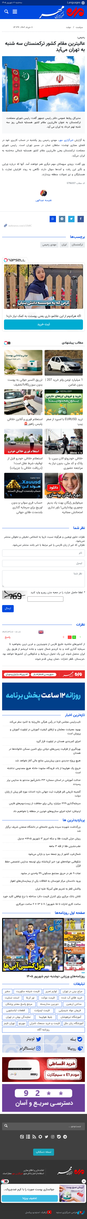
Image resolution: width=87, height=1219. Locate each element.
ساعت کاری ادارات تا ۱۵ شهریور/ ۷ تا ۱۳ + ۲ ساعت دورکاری (48, 904)
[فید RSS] (34, 1137)
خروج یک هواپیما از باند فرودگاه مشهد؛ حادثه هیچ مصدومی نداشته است (44, 770)
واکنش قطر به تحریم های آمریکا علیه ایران (58, 889)
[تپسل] (6, 260)
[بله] (58, 1137)
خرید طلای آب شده (71, 998)
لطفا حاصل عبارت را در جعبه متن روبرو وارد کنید (58, 593)
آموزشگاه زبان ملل (73, 1023)
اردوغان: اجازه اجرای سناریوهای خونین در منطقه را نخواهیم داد (47, 811)
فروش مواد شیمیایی (70, 1010)
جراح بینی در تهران (72, 991)
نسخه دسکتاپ (43, 1152)
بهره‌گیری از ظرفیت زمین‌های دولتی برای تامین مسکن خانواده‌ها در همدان (45, 751)
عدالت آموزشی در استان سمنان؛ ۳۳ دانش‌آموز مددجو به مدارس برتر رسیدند (44, 782)
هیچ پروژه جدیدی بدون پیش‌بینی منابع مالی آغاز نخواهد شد (48, 761)
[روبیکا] (40, 1137)
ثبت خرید (43, 324)
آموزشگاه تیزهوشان (71, 1017)
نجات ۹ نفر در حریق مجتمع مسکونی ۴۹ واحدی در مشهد (51, 873)
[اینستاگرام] (52, 1137)
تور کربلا (30, 998)
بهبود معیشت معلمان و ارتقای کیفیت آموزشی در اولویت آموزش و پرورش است (45, 732)
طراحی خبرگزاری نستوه (66, 1212)
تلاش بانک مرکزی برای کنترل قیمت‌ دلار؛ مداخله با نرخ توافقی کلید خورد (42, 896)
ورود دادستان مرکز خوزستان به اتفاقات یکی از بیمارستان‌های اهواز (45, 881)
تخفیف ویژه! (30, 1198)
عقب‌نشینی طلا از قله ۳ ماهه (65, 846)
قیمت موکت (48, 998)
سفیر (7, 991)
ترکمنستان (77, 245)
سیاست (79, 27)
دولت (68, 27)
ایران (64, 245)
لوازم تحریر (51, 991)
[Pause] (8, 305)
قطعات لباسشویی (15, 1010)
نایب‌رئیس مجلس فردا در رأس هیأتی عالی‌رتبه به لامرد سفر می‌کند (45, 722)
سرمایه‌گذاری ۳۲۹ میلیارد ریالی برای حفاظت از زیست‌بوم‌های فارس (45, 803)
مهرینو (22, 1023)
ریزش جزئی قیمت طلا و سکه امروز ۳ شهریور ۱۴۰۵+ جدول (49, 839)
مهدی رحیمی (49, 245)
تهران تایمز (9, 1023)
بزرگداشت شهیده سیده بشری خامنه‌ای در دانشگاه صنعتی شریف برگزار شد (43, 829)
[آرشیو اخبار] (28, 1137)
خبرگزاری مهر (67, 140)
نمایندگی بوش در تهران (18, 1017)
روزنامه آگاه (43, 1030)
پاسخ (7, 637)
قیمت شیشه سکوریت (27, 991)
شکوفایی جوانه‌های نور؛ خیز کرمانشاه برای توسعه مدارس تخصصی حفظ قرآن (43, 864)
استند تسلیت (12, 998)
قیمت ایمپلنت (42, 1010)
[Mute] (14, 305)
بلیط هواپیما (45, 1017)
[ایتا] (21, 1137)
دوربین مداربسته (49, 1004)
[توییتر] (46, 1137)
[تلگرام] (65, 1137)
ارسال (8, 608)
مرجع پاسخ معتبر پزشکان (18, 1004)
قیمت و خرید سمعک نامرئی (45, 1023)
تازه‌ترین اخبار (75, 715)
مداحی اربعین (74, 1004)
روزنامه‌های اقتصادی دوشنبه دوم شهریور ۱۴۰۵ (54, 976)
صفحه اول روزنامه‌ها (70, 913)
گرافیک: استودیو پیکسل (36, 1212)
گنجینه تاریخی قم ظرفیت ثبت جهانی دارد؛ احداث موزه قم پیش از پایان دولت (43, 794)
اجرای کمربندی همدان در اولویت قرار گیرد (58, 741)
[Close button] (84, 1181)
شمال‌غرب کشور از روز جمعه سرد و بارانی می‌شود (54, 854)
